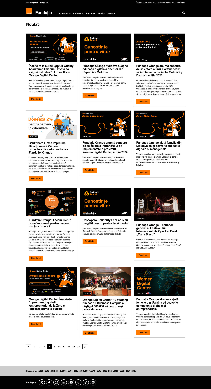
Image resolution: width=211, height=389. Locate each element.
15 (79, 346)
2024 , (128, 370)
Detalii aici (36, 98)
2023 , (123, 370)
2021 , (111, 370)
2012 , (59, 370)
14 (74, 346)
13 (69, 346)
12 (64, 346)
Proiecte (77, 13)
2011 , (53, 370)
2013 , (65, 370)
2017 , (88, 370)
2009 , (42, 370)
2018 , (94, 370)
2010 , (48, 370)
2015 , (76, 370)
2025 (134, 370)
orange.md (44, 2)
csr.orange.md (32, 2)
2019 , (100, 370)
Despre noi (63, 13)
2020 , (105, 370)
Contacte (111, 13)
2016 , (82, 370)
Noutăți (101, 13)
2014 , (71, 370)
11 (59, 346)
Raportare (90, 13)
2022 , (117, 370)
